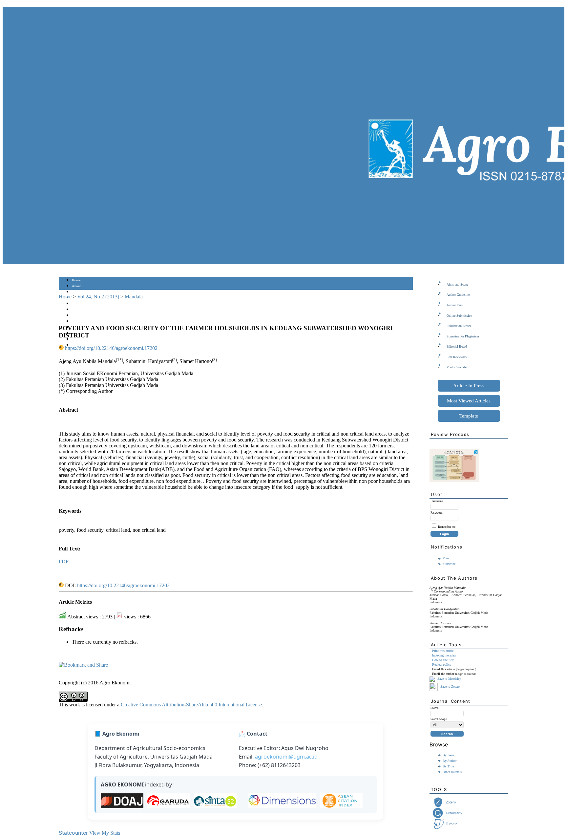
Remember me (446, 526)
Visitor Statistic (457, 367)
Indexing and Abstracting (90, 333)
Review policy (441, 664)
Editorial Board (457, 346)
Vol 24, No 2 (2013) (98, 296)
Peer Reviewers (457, 357)
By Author (449, 761)
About (76, 286)
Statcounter (73, 832)
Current (77, 310)
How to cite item (443, 660)
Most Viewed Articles (469, 400)
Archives (78, 315)
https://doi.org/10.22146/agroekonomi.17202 (111, 348)
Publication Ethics (459, 326)
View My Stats (104, 833)
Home (76, 280)
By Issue (448, 755)
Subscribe (449, 564)
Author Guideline (458, 294)
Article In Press (468, 385)
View (446, 558)
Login (76, 292)
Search (76, 304)
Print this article (442, 651)
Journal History (83, 339)
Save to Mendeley (449, 679)
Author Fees (455, 305)
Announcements (83, 321)
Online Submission (459, 315)
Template (468, 416)
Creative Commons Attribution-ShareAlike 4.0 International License (191, 704)
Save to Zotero (449, 686)
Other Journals (452, 772)
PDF (64, 561)
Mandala (134, 296)
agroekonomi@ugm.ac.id (286, 756)
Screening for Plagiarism (463, 336)
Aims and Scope (457, 284)
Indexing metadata (444, 655)
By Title (448, 766)
